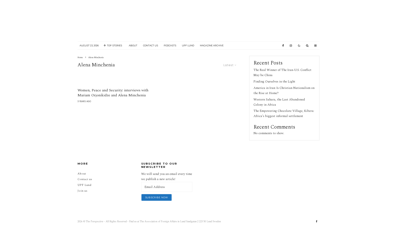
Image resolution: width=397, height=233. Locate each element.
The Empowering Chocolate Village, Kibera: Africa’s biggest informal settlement (284, 113)
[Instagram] (291, 45)
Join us (82, 191)
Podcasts (170, 45)
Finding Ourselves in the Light (274, 81)
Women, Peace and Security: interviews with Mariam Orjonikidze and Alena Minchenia (113, 93)
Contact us (85, 179)
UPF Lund (188, 45)
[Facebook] (283, 45)
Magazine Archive (212, 45)
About (133, 45)
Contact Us (150, 45)
